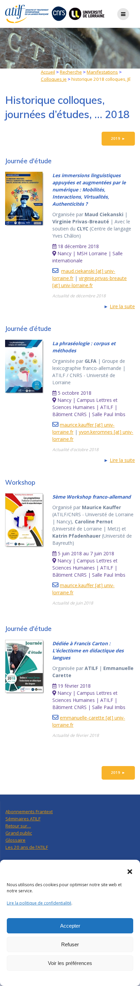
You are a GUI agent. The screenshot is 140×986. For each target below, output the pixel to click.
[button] (129, 871)
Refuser (70, 944)
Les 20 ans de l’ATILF (26, 847)
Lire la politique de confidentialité (39, 903)
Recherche (71, 72)
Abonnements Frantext (29, 811)
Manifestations (102, 72)
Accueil (48, 72)
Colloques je (54, 79)
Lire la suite (122, 306)
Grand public (18, 833)
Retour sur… (18, 826)
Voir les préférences (70, 963)
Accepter (70, 926)
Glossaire (15, 840)
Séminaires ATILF (22, 819)
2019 (118, 138)
